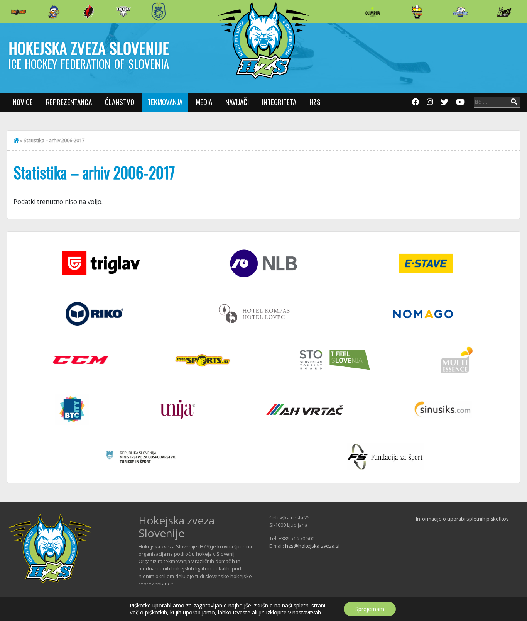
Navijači (237, 101)
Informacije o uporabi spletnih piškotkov (462, 518)
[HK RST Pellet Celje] (158, 11)
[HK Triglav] (460, 11)
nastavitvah (306, 612)
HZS (315, 101)
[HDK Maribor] (123, 11)
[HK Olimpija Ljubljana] (372, 11)
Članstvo (119, 101)
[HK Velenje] (504, 11)
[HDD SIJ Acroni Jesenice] (88, 11)
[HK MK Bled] (53, 11)
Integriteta (279, 101)
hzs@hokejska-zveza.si (312, 545)
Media (204, 101)
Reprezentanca (69, 101)
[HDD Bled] (18, 11)
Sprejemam (369, 609)
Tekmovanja (164, 101)
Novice (23, 101)
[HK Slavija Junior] (416, 11)
